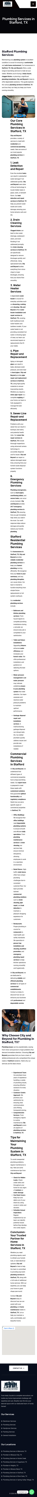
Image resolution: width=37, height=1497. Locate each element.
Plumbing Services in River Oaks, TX (15, 1476)
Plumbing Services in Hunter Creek (14, 1458)
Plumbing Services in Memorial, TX (14, 1451)
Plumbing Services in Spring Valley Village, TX (18, 1480)
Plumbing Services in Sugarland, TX (15, 1462)
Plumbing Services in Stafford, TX (14, 1473)
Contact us (17, 1368)
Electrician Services (9, 1421)
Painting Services (9, 1432)
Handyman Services (9, 1428)
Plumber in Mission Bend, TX (12, 1469)
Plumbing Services (9, 1425)
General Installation (9, 1435)
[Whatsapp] (31, 1492)
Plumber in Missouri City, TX (12, 1455)
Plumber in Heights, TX (10, 1465)
